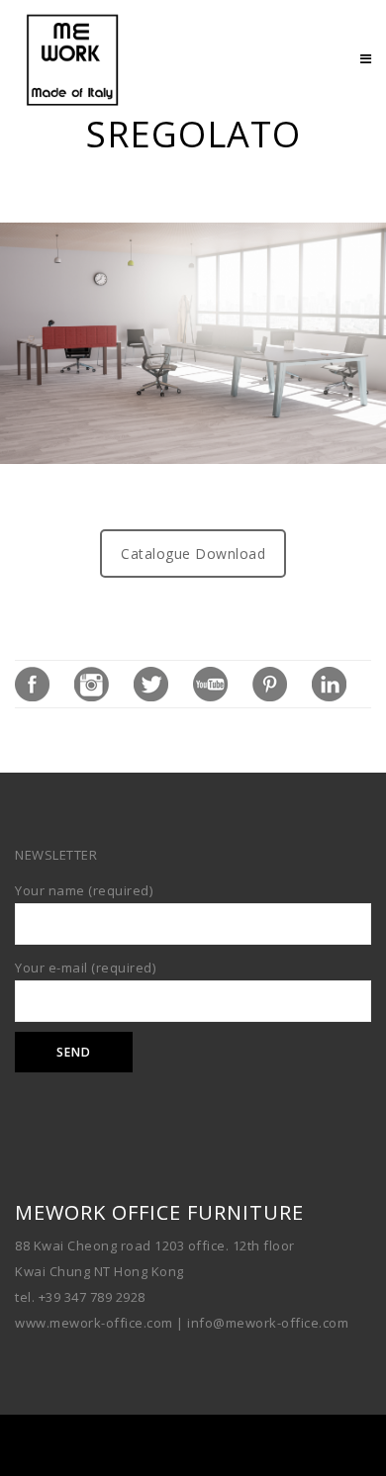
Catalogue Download (193, 553)
